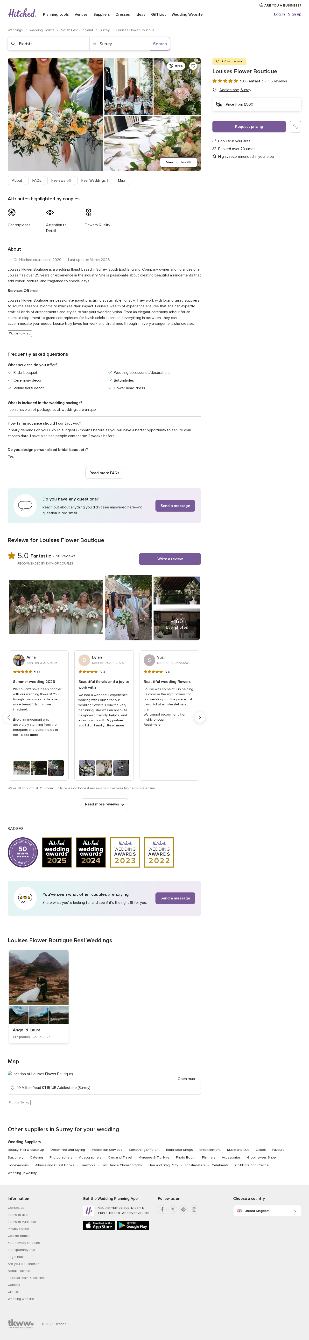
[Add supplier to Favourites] (193, 66)
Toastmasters (195, 1165)
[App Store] (99, 1229)
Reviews (61, 180)
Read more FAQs (104, 473)
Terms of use (18, 1215)
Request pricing (249, 126)
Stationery (15, 1157)
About (17, 180)
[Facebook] (162, 1209)
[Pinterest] (183, 1209)
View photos (178, 162)
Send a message (175, 505)
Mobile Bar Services (106, 1150)
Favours (278, 1150)
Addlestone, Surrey (235, 89)
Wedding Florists (42, 30)
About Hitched (19, 1271)
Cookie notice (19, 1236)
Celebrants (220, 1165)
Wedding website (21, 1299)
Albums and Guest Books (54, 1165)
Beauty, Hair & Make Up (26, 1150)
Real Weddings (94, 180)
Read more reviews (102, 804)
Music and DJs (238, 1150)
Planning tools (56, 14)
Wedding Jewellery (22, 1173)
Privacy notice (18, 1229)
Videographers (90, 1157)
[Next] (200, 717)
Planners (208, 1157)
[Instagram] (194, 1209)
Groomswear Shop (261, 1157)
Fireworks (88, 1165)
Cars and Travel (120, 1157)
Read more (29, 735)
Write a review (170, 559)
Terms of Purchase (22, 1222)
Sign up (294, 14)
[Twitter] (173, 1209)
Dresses (123, 14)
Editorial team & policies (26, 1278)
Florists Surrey (19, 1102)
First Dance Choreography (122, 1165)
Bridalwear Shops (179, 1150)
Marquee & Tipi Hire (154, 1157)
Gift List (158, 14)
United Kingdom (257, 1211)
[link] (39, 996)
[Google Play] (133, 1229)
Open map (186, 1078)
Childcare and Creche (252, 1165)
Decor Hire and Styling (67, 1150)
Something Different (144, 1150)
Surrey (105, 30)
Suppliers (101, 14)
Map (121, 180)
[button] (104, 505)
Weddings (16, 30)
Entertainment (210, 1150)
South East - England (77, 30)
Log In (279, 14)
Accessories (231, 1157)
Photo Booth (186, 1157)
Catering (36, 1157)
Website (187, 14)
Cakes (261, 1150)
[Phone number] (295, 126)
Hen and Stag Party (163, 1165)
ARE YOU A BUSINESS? (282, 5)
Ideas (140, 14)
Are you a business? (23, 1264)
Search (160, 43)
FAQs (36, 180)
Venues (81, 14)
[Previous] (8, 717)
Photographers (60, 1157)
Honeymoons (18, 1165)
